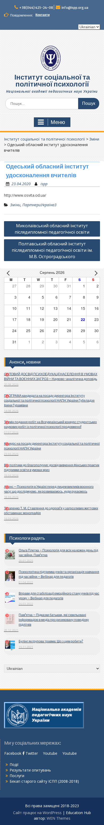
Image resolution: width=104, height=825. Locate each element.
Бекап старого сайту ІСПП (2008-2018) (44, 781)
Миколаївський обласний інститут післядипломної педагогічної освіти (52, 229)
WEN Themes (58, 818)
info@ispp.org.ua (75, 8)
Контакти (42, 15)
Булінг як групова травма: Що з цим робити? (51, 641)
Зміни (94, 139)
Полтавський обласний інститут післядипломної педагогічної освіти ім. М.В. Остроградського (52, 250)
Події (14, 764)
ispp (44, 183)
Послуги (17, 775)
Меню (58, 122)
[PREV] (9, 273)
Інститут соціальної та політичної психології (52, 80)
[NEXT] (95, 273)
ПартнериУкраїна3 (39, 204)
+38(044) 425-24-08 (36, 8)
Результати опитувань (30, 770)
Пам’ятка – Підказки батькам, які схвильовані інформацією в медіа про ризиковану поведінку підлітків (54, 619)
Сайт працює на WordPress (37, 812)
